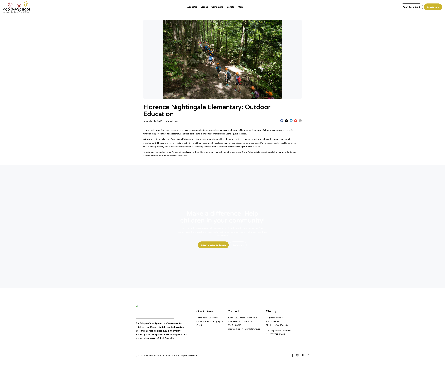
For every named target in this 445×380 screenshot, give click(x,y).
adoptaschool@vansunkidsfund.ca (244, 328)
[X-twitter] (302, 355)
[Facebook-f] (292, 355)
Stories (215, 317)
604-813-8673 (234, 325)
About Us (207, 317)
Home (199, 317)
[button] (281, 120)
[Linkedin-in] (308, 355)
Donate (210, 321)
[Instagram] (297, 355)
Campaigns (201, 321)
